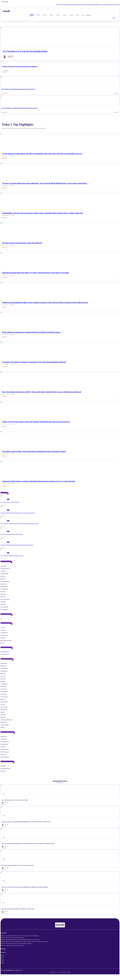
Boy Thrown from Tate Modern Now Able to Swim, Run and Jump (12, 534)
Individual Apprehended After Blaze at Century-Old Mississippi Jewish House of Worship (35, 273)
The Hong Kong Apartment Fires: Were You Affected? (22, 243)
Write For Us (53, 972)
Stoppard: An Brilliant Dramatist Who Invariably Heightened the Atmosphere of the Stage (20, 939)
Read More (4, 158)
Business (45, 15)
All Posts (38, 15)
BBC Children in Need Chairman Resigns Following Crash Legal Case (18, 89)
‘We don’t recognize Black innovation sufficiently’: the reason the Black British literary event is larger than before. (44, 183)
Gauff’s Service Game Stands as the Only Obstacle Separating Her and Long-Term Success (36, 422)
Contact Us (88, 15)
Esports (51, 15)
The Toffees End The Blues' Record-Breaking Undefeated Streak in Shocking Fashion (34, 451)
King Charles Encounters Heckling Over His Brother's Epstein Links (12, 555)
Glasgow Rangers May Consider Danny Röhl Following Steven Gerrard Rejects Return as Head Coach (18, 512)
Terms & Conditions (61, 972)
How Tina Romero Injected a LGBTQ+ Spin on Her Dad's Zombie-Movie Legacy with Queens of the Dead (41, 392)
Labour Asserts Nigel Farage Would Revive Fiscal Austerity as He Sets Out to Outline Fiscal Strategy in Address (19, 523)
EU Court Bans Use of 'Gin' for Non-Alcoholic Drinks (25, 51)
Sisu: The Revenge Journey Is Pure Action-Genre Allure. (10, 502)
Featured (64, 15)
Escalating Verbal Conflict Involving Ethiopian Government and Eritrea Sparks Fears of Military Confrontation (24, 941)
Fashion (58, 15)
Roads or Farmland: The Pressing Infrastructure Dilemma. (20, 66)
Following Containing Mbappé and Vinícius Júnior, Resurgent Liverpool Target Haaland (20, 935)
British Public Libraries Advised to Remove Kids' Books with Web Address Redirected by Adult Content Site (42, 213)
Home (31, 15)
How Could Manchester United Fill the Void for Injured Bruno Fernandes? (19, 108)
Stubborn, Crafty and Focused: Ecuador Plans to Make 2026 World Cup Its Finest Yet (65, 4)
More (83, 15)
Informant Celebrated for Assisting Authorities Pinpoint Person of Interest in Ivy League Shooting (38, 481)
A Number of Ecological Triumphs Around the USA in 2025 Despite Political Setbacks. (34, 362)
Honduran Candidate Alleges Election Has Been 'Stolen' (13, 945)
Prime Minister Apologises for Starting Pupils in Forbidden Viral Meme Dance (31, 332)
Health (77, 15)
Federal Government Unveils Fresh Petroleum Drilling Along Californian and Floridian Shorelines (25, 887)
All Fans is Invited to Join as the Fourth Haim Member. (12, 937)
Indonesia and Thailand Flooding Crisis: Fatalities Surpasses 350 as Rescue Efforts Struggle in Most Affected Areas (45, 302)
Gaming (71, 15)
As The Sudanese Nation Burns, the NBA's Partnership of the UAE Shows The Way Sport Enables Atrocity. (42, 153)
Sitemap (68, 972)
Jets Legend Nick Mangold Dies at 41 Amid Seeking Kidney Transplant (16, 943)
